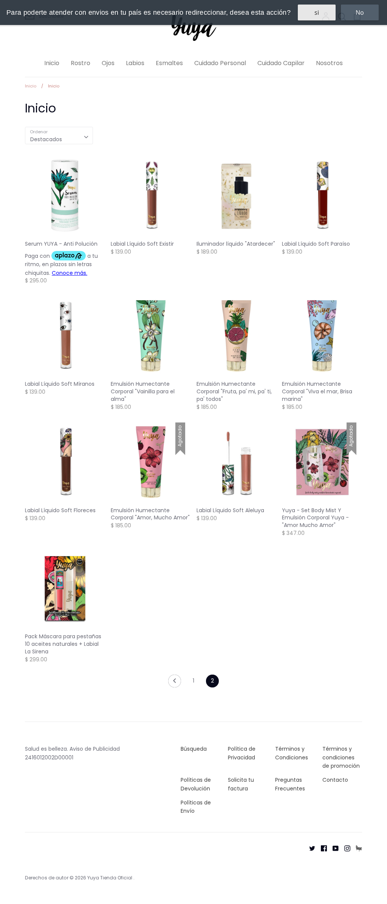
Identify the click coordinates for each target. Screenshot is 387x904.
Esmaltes (169, 63)
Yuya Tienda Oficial (110, 877)
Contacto (335, 780)
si (316, 12)
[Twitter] (309, 848)
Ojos (108, 63)
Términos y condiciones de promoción (341, 757)
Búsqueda (194, 749)
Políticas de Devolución (196, 784)
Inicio (51, 63)
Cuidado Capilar (281, 63)
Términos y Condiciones (291, 753)
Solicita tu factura (241, 784)
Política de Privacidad (241, 753)
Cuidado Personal (220, 63)
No (360, 12)
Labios (135, 63)
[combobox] (59, 135)
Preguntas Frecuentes (290, 784)
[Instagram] (344, 848)
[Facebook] (321, 848)
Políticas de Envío (196, 807)
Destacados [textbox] (46, 139)
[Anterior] (174, 682)
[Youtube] (333, 848)
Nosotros (329, 63)
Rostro (80, 63)
